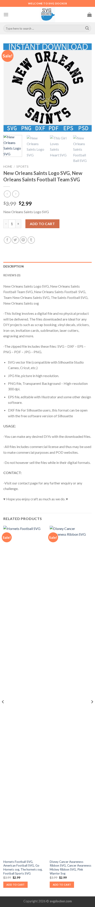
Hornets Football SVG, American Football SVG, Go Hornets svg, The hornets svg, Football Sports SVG (22, 867)
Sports (22, 166)
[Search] (87, 28)
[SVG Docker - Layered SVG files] (47, 14)
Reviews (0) (11, 275)
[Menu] (6, 14)
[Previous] (11, 87)
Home (7, 166)
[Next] (84, 87)
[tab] (47, 266)
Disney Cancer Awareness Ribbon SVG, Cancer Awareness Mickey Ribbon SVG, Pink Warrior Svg (70, 867)
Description (13, 266)
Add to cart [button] (15, 884)
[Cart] (89, 14)
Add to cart (42, 224)
